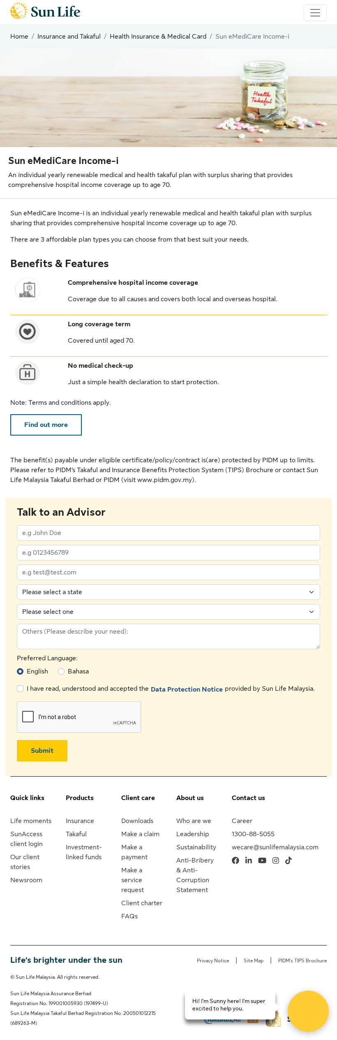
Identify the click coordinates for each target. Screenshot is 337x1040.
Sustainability (196, 847)
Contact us (248, 798)
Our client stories (24, 862)
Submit (42, 750)
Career (242, 821)
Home (19, 36)
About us (190, 798)
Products (80, 798)
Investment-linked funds (84, 852)
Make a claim (140, 834)
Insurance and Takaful (69, 36)
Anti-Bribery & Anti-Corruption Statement (195, 875)
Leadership (192, 834)
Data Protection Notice (187, 689)
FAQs (129, 916)
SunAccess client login (26, 839)
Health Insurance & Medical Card (158, 36)
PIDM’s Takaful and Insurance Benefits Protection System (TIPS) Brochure (164, 470)
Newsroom (26, 880)
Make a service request (132, 880)
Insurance (80, 821)
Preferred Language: (47, 658)
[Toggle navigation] (315, 13)
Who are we (193, 821)
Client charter (141, 903)
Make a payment (134, 852)
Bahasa (78, 671)
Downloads (137, 821)
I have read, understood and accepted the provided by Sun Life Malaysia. (171, 689)
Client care (138, 798)
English (37, 671)
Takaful (76, 834)
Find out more (46, 425)
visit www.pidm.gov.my (158, 480)
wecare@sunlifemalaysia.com (275, 847)
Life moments (30, 821)
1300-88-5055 (253, 834)
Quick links (27, 798)
